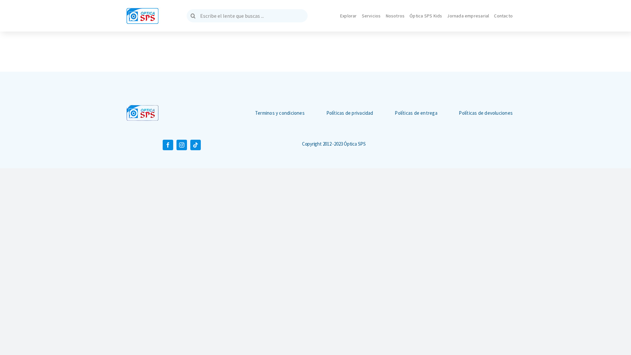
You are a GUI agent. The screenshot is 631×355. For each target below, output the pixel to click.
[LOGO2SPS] (142, 10)
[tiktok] (195, 145)
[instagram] (181, 145)
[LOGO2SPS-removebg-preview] (142, 107)
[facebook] (168, 145)
